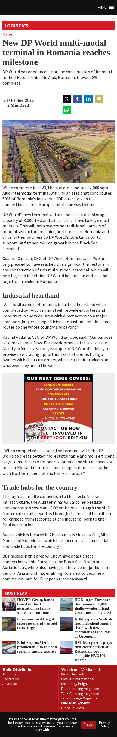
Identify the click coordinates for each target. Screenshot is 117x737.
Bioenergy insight (74, 683)
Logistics (17, 25)
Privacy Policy (104, 724)
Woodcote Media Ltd (80, 669)
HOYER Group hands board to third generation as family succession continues (35, 606)
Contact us (10, 679)
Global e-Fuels (72, 708)
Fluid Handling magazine (80, 688)
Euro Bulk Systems (75, 703)
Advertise (9, 683)
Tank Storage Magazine (79, 698)
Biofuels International (77, 679)
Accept (88, 724)
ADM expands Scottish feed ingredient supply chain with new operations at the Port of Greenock (93, 627)
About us (9, 674)
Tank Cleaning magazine (80, 693)
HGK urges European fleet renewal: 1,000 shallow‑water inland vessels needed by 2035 (93, 606)
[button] (102, 7)
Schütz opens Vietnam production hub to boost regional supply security (37, 646)
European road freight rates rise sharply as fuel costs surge (37, 623)
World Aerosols (72, 674)
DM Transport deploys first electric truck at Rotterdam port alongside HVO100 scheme (93, 651)
